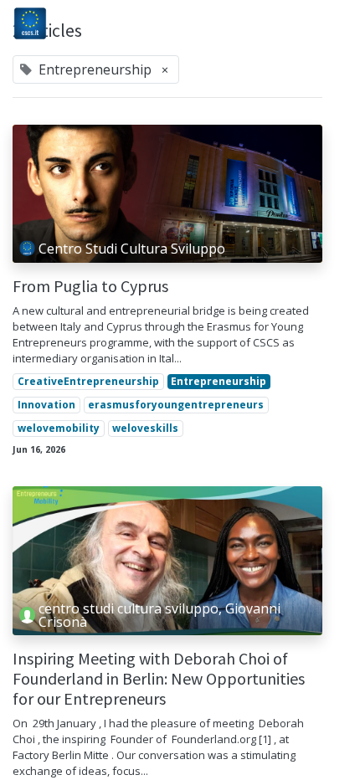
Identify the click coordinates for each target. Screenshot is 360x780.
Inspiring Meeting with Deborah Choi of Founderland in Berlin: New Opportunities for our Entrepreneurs (159, 679)
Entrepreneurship (218, 381)
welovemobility (59, 428)
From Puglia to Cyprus (90, 286)
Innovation (46, 405)
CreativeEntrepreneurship (88, 381)
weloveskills (145, 428)
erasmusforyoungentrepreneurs (176, 405)
